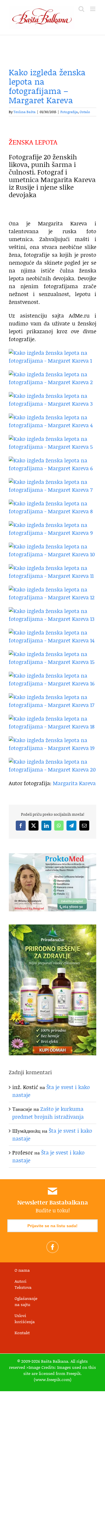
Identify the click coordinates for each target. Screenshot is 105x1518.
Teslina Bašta (24, 111)
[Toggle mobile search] (81, 9)
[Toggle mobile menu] (93, 9)
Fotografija (69, 111)
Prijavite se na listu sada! (52, 1225)
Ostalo (85, 111)
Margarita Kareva (74, 783)
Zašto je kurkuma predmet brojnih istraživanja (48, 1112)
